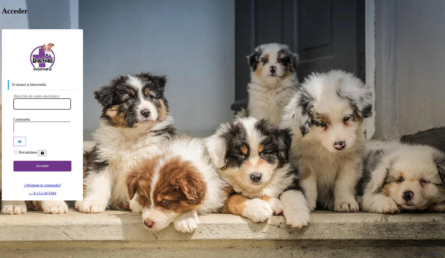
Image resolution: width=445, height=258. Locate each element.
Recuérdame (28, 152)
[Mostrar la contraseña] (19, 141)
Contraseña (21, 119)
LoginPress (434, 255)
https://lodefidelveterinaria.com (42, 57)
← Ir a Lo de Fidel (42, 193)
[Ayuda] (42, 153)
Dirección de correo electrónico (36, 96)
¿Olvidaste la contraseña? (42, 185)
